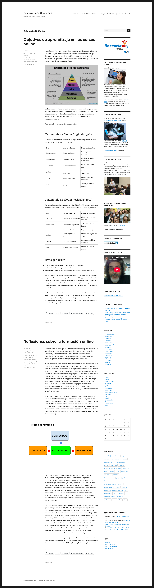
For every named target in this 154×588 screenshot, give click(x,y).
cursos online (108, 462)
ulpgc (120, 499)
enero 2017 (108, 357)
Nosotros (76, 14)
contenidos (34, 355)
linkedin (124, 487)
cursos (33, 58)
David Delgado (109, 524)
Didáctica (31, 53)
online (113, 496)
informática (114, 481)
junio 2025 (108, 340)
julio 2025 (108, 338)
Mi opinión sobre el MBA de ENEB (119, 528)
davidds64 (114, 465)
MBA (106, 396)
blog (122, 456)
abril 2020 (108, 347)
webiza (106, 503)
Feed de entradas (110, 544)
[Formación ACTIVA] (123, 14)
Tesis (106, 405)
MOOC (116, 493)
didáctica (26, 59)
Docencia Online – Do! (38, 13)
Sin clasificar (109, 404)
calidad (106, 459)
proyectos (26, 364)
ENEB (117, 471)
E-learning (31, 353)
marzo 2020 (108, 349)
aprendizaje (107, 456)
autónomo (116, 456)
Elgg (106, 385)
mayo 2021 (108, 346)
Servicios (124, 141)
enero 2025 (108, 342)
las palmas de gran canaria (112, 487)
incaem (106, 481)
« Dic (109, 442)
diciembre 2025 (109, 334)
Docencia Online (109, 381)
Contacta (110, 14)
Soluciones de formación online (113, 120)
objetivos (32, 59)
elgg (105, 471)
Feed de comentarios (111, 546)
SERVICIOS (86, 14)
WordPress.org (109, 548)
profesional (107, 499)
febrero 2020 (108, 351)
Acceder (107, 543)
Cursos (94, 14)
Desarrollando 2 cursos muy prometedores (117, 318)
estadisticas (124, 471)
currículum (118, 459)
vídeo (125, 499)
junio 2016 (108, 361)
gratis (123, 478)
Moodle (107, 398)
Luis (106, 530)
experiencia (107, 474)
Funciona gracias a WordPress (46, 580)
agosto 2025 (108, 336)
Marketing (108, 394)
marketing (107, 490)
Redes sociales (109, 402)
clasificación (27, 58)
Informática (108, 390)
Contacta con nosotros (110, 150)
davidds (106, 465)
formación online (109, 478)
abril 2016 (108, 364)
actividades (27, 355)
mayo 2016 (108, 363)
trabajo (115, 499)
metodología (27, 361)
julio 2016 (108, 359)
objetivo (34, 361)
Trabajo (102, 14)
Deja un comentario (29, 64)
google (118, 478)
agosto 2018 (108, 353)
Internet (120, 484)
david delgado (121, 462)
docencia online (116, 468)
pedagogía (27, 61)
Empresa (107, 387)
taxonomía (33, 61)
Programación (109, 400)
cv (114, 462)
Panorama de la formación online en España (117, 312)
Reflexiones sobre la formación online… (60, 341)
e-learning (126, 468)
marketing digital (117, 490)
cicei (112, 459)
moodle (121, 493)
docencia (107, 468)
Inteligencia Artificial (111, 392)
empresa (111, 471)
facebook (115, 474)
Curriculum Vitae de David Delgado (113, 295)
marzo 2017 (108, 355)
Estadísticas (108, 389)
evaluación (32, 359)
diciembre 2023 (109, 344)
